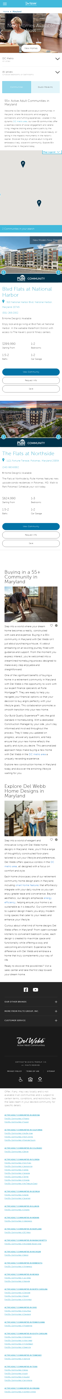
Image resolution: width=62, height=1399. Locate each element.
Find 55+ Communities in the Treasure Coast (21, 1183)
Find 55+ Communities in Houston (17, 1377)
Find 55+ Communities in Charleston (18, 1337)
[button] (39, 203)
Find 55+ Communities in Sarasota (17, 1173)
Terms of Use (32, 1071)
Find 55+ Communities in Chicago (17, 1210)
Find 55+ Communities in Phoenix (17, 1118)
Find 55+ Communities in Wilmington (18, 1299)
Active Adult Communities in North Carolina (26, 1289)
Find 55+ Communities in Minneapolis (18, 1266)
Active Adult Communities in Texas (21, 1366)
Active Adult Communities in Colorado (23, 1148)
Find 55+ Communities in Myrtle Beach (19, 1344)
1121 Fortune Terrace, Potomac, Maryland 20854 (33, 461)
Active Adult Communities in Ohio (21, 1307)
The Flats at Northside (28, 453)
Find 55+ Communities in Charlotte (17, 1292)
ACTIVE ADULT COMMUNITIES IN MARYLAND (23, 1229)
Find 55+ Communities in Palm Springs (19, 1137)
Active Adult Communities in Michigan (23, 1252)
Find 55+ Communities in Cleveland (18, 1314)
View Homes (31, 48)
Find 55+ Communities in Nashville (17, 1359)
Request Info (31, 380)
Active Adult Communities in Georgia (22, 1191)
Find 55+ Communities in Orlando (17, 1180)
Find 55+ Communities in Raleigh (17, 1296)
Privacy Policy (14, 1071)
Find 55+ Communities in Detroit (16, 1255)
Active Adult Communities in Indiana (22, 1217)
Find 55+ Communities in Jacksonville (18, 1166)
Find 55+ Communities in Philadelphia (18, 1326)
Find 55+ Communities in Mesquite (17, 1281)
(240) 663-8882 (10, 467)
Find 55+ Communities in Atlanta (16, 1195)
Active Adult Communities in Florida (22, 1159)
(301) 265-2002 (10, 313)
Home (6, 11)
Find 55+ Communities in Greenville (18, 1347)
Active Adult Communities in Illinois (22, 1206)
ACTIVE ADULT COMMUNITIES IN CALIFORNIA (23, 1130)
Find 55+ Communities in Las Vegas (18, 1278)
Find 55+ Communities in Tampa (16, 1177)
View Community (31, 372)
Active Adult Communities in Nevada (22, 1274)
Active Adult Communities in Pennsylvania (25, 1322)
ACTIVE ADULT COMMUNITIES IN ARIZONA (22, 1115)
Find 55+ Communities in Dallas (16, 1370)
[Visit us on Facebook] (26, 990)
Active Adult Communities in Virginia (22, 1388)
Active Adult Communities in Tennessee (23, 1355)
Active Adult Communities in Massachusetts (26, 1240)
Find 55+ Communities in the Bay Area (19, 1133)
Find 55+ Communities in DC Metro (18, 1232)
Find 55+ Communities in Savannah (17, 1198)
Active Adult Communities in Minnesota (23, 1263)
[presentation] (1, 32)
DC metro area (20, 121)
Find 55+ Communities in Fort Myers (18, 1163)
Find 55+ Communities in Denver (17, 1151)
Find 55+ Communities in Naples (16, 1170)
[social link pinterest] (58, 280)
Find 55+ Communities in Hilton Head (18, 1340)
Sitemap (51, 1071)
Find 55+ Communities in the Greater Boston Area (23, 1244)
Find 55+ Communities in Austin (16, 1373)
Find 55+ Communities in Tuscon (17, 1122)
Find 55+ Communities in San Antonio (18, 1380)
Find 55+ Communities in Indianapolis (18, 1221)
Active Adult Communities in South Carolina (26, 1333)
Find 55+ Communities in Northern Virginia (20, 1392)
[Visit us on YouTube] (35, 990)
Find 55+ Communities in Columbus (18, 1311)
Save (31, 389)
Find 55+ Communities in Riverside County (20, 1140)
